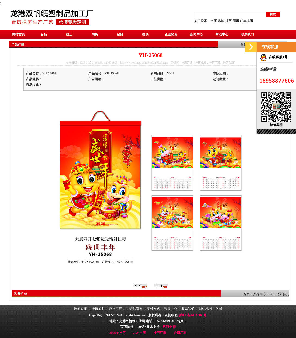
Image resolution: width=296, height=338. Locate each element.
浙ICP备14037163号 (193, 315)
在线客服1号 (277, 57)
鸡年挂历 (246, 21)
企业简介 (171, 34)
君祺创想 (169, 327)
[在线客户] (251, 47)
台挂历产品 (117, 308)
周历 (236, 21)
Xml (219, 308)
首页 (243, 45)
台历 (213, 21)
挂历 (228, 21)
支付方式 (153, 308)
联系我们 (247, 34)
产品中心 (259, 294)
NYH (170, 73)
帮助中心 (222, 34)
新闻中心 (196, 34)
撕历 (145, 34)
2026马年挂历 (279, 294)
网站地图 (205, 308)
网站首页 (18, 34)
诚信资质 (136, 308)
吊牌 (221, 21)
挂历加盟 (98, 308)
